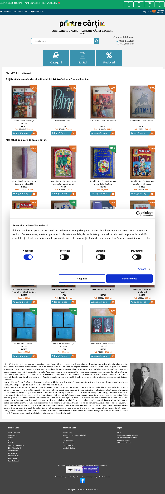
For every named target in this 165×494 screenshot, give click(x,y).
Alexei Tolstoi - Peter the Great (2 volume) (103, 345)
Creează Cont (22, 12)
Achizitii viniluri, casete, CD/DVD (74, 435)
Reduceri (109, 62)
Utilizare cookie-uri (124, 443)
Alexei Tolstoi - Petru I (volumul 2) (142, 122)
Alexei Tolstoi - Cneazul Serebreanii (142, 291)
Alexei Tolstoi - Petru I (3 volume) (24, 122)
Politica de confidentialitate (127, 438)
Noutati (82, 62)
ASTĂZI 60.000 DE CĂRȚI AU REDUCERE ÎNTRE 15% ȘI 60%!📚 (30, 3)
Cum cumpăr (39, 12)
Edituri (10, 440)
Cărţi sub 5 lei (13, 451)
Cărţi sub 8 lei (13, 453)
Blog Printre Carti (14, 448)
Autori (10, 438)
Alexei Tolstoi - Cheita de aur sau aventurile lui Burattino (103, 182)
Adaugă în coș (20, 133)
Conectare (6, 12)
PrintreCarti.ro (93, 490)
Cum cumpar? (68, 440)
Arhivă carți (12, 435)
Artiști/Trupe (12, 458)
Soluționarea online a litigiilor (128, 435)
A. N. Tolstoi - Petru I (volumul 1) (103, 121)
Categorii (56, 62)
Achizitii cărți (67, 433)
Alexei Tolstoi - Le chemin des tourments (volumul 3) (24, 182)
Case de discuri (13, 461)
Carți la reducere (14, 433)
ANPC (119, 433)
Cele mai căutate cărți (16, 445)
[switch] (64, 256)
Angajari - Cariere (69, 448)
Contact (65, 438)
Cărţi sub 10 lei (13, 456)
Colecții (11, 443)
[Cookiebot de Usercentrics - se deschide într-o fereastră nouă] (138, 213)
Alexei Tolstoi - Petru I (63, 121)
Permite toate (129, 278)
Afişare (142, 268)
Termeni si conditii (123, 440)
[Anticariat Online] (82, 482)
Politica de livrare (69, 443)
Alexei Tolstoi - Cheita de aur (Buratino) (63, 291)
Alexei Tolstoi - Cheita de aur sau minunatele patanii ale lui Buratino (63, 184)
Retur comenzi (68, 445)
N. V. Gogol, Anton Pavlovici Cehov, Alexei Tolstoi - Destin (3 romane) (24, 292)
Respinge (82, 278)
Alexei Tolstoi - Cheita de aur (103, 290)
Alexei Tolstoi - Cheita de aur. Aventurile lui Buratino (142, 182)
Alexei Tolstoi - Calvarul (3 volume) (24, 345)
